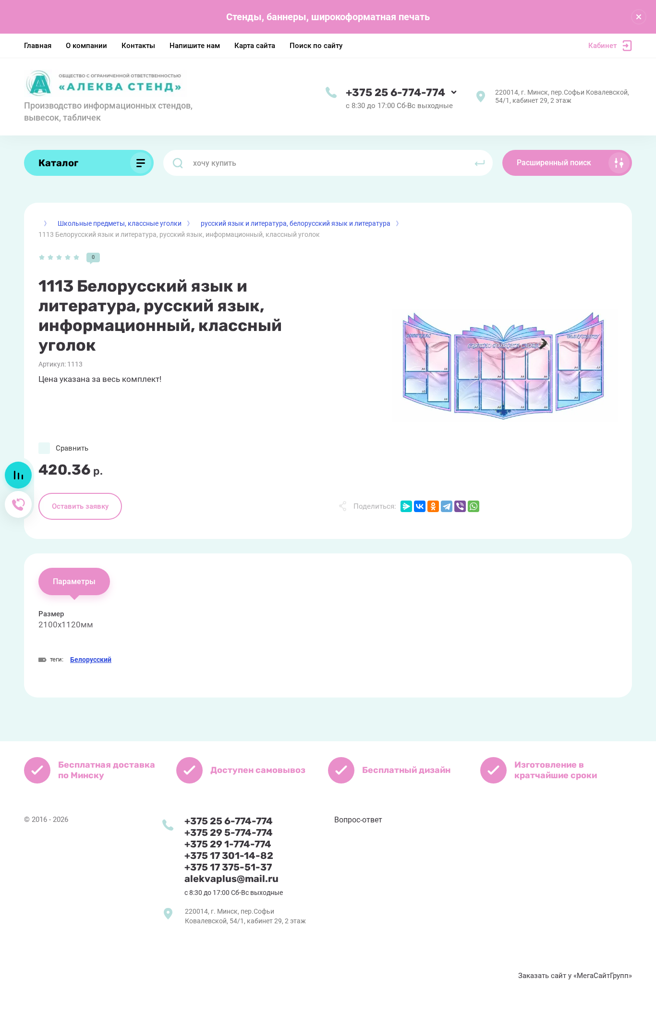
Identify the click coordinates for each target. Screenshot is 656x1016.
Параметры (74, 581)
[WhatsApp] (473, 506)
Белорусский (90, 659)
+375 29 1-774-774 (227, 844)
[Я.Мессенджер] (406, 506)
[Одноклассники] (433, 506)
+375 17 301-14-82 (228, 855)
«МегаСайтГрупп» (602, 975)
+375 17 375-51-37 (228, 867)
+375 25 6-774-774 (395, 92)
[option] (505, 365)
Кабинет (602, 45)
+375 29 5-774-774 (228, 832)
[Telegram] (446, 506)
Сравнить (72, 448)
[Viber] (460, 506)
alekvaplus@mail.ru (231, 878)
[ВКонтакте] (419, 506)
